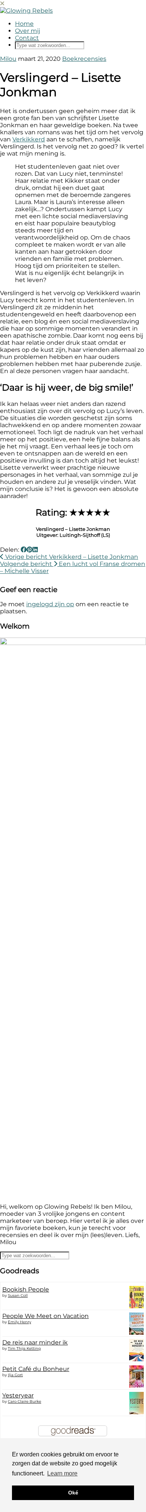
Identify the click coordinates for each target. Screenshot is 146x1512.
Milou (8, 58)
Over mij (27, 30)
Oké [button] (73, 1493)
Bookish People (25, 1289)
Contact (27, 37)
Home (24, 23)
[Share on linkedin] (35, 549)
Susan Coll (18, 1295)
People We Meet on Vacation (45, 1316)
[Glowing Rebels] (26, 10)
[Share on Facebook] (24, 549)
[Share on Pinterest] (30, 549)
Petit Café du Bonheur (35, 1368)
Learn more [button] (62, 1473)
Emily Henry (19, 1322)
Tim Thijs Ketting (24, 1348)
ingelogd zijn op (50, 604)
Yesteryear (18, 1395)
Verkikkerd (28, 139)
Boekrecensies (84, 58)
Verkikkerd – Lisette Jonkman (71, 556)
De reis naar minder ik (35, 1342)
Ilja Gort (15, 1374)
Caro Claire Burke (24, 1401)
